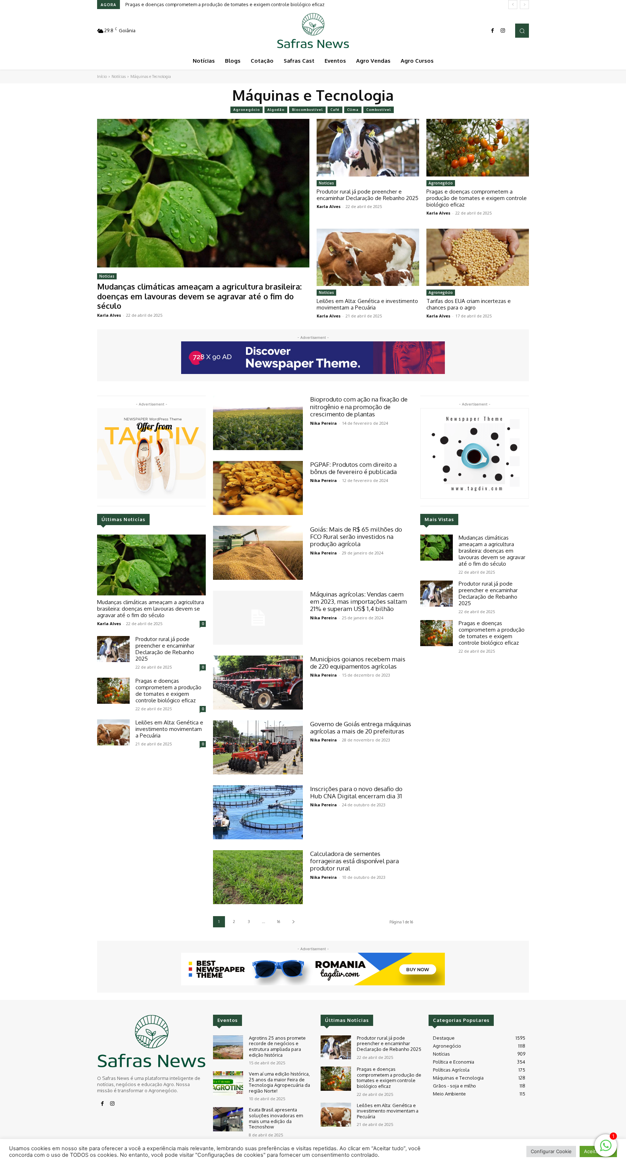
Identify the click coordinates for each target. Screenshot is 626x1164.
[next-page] (293, 921)
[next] (524, 4)
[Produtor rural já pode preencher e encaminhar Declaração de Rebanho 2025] (368, 147)
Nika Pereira (323, 423)
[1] (606, 1149)
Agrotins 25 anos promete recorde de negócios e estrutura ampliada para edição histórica (277, 1046)
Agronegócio (246, 110)
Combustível (378, 110)
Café (334, 110)
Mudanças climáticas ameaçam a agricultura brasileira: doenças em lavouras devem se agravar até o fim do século (199, 296)
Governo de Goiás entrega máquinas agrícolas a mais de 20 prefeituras (360, 727)
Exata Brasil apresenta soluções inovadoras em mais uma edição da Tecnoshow (276, 1118)
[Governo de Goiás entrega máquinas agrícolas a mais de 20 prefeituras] (258, 747)
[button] (522, 30)
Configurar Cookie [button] (551, 1151)
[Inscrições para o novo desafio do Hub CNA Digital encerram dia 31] (258, 812)
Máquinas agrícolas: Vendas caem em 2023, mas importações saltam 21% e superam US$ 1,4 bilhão (358, 601)
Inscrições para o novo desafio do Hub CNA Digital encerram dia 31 (356, 792)
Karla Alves (109, 315)
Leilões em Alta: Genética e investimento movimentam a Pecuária (196, 4)
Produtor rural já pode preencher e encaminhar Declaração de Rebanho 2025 (367, 194)
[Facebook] (493, 31)
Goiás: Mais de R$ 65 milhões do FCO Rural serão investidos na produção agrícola (356, 536)
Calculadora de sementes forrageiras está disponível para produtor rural (354, 861)
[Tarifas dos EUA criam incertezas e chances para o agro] (477, 257)
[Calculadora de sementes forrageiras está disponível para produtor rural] (258, 877)
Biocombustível (307, 110)
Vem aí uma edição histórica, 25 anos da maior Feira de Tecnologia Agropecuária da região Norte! (279, 1082)
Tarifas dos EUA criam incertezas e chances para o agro (468, 304)
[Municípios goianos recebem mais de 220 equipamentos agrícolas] (258, 683)
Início (102, 76)
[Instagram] (503, 31)
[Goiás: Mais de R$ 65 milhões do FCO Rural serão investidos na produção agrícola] (258, 553)
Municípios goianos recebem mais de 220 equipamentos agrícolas (357, 662)
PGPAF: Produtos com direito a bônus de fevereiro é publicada (353, 468)
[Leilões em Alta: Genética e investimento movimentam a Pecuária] (368, 257)
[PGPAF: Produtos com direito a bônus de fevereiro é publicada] (258, 488)
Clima (353, 110)
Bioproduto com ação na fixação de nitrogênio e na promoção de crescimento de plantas (359, 406)
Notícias (119, 76)
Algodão (275, 110)
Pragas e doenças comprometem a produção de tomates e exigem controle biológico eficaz (476, 198)
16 (278, 921)
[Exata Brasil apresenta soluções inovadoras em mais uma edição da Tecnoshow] (228, 1119)
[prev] (512, 4)
